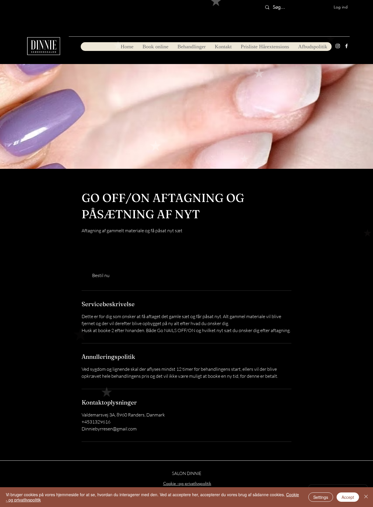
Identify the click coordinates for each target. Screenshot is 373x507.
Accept (348, 497)
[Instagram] (338, 46)
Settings (320, 497)
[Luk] (366, 497)
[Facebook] (346, 46)
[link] (101, 275)
